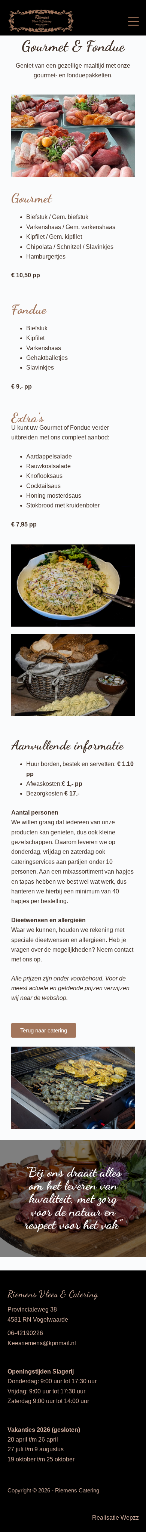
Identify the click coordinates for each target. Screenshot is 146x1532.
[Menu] (133, 21)
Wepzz (130, 1517)
